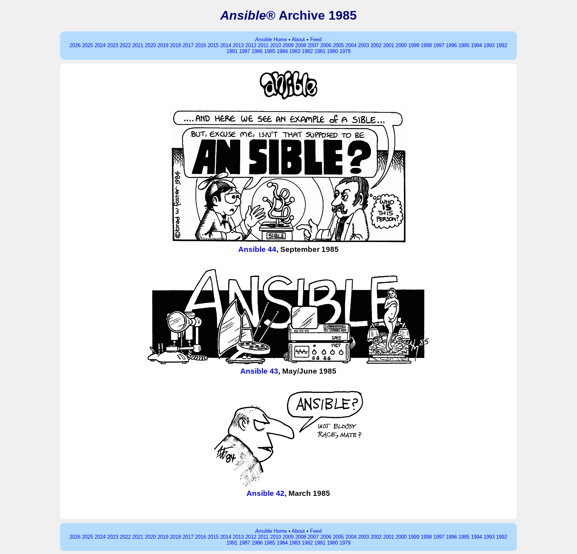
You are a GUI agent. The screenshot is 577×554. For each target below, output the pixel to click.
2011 (263, 45)
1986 (257, 51)
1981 (319, 51)
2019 (162, 45)
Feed (315, 39)
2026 (74, 45)
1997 (438, 45)
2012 (250, 45)
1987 (244, 51)
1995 (463, 45)
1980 (332, 51)
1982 (307, 51)
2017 (188, 45)
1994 (476, 45)
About (298, 39)
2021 (137, 45)
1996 (451, 45)
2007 (313, 45)
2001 (388, 45)
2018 (175, 45)
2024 (100, 45)
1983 (294, 51)
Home (271, 39)
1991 (231, 51)
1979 (345, 51)
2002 (376, 45)
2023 (112, 45)
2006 (325, 45)
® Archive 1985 (288, 15)
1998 (426, 45)
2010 (275, 45)
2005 (338, 45)
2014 (225, 45)
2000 (401, 45)
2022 (125, 45)
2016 (200, 45)
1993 (489, 45)
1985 (269, 51)
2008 (300, 45)
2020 (150, 45)
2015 (213, 45)
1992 (501, 45)
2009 (288, 45)
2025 (87, 45)
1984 (282, 51)
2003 (363, 45)
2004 (350, 45)
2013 (238, 45)
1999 (413, 45)
